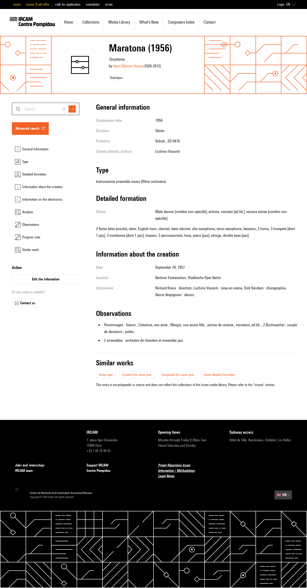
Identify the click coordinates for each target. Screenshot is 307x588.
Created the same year (137, 375)
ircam (17, 4)
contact (210, 22)
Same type (106, 375)
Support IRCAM (97, 465)
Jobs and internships (30, 465)
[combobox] (45, 109)
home (68, 22)
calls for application (67, 4)
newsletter (93, 4)
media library (119, 22)
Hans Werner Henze (128, 66)
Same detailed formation (220, 375)
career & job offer (37, 4)
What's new (149, 22)
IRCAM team (24, 470)
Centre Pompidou (98, 470)
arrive (109, 4)
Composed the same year (177, 375)
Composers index (181, 22)
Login (281, 4)
